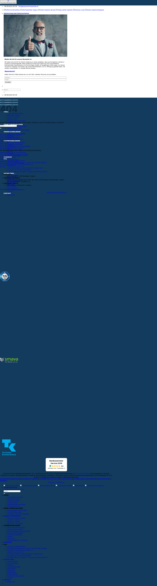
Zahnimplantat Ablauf (7, 136)
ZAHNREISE (8, 542)
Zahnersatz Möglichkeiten (16, 142)
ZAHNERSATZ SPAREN (30, 479)
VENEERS (91, 479)
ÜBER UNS (11, 195)
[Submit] (0, 128)
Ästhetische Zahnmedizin (15, 576)
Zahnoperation (5, 141)
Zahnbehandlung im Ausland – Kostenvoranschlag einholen (27, 171)
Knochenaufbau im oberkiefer (10, 156)
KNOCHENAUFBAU (103, 479)
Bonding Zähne (5, 149)
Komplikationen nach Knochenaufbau (12, 152)
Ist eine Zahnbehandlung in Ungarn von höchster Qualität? (27, 162)
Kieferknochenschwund (8, 158)
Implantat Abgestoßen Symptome (11, 134)
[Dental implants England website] (46, 10)
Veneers (10, 536)
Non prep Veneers (6, 145)
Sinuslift (2, 167)
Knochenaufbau (12, 563)
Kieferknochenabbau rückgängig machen (14, 154)
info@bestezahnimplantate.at (28, 6)
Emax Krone (4, 143)
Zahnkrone (11, 538)
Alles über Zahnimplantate (16, 546)
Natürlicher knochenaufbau (9, 161)
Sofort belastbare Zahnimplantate (18, 146)
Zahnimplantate (12, 561)
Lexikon (10, 191)
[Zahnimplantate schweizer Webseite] (29, 10)
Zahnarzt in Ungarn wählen (16, 518)
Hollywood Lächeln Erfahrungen (18, 130)
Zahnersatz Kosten (13, 501)
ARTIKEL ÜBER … (9, 559)
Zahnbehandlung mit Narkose (17, 540)
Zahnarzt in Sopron (13, 520)
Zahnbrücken (11, 186)
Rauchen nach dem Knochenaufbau (12, 163)
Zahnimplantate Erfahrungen (17, 126)
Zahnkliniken (11, 569)
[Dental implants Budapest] (94, 10)
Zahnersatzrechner (13, 506)
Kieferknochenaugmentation (9, 159)
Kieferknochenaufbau (14, 535)
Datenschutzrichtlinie (82, 473)
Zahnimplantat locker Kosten (9, 139)
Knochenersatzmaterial (8, 165)
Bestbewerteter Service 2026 (56, 462)
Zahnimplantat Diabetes (15, 148)
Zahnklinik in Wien (13, 522)
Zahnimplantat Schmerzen (9, 138)
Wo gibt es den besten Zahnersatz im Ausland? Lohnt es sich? (20, 165)
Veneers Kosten (12, 502)
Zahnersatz (11, 570)
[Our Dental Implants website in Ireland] (64, 10)
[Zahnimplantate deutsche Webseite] (12, 10)
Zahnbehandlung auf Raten (16, 121)
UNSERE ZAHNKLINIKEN (12, 132)
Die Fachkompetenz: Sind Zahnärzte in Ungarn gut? (25, 168)
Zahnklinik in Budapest (15, 523)
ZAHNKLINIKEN (66, 479)
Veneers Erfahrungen (14, 128)
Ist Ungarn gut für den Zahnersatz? (19, 170)
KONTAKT (7, 193)
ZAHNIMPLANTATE (80, 479)
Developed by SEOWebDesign (56, 482)
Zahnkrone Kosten (13, 115)
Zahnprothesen (12, 188)
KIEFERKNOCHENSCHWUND (10, 479)
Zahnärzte (10, 565)
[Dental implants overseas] (79, 10)
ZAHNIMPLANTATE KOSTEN (49, 479)
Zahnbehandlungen (13, 567)
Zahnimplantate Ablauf (15, 144)
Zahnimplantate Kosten (15, 497)
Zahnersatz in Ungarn (7, 147)
